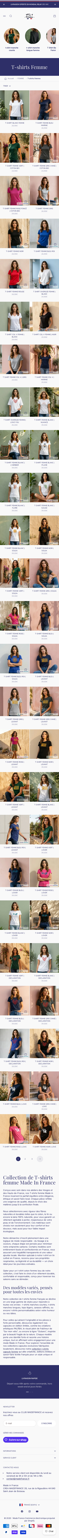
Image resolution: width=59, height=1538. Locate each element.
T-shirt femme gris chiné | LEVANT (44, 721)
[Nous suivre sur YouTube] (37, 1511)
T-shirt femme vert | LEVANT (14, 806)
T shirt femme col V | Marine (44, 379)
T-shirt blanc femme (14, 123)
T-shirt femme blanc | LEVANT (44, 806)
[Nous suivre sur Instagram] (29, 1511)
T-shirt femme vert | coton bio (14, 167)
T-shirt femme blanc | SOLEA (15, 550)
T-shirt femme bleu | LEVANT (44, 678)
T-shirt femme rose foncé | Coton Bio (15, 210)
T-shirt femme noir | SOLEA (44, 550)
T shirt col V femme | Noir (44, 335)
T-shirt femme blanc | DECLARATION (44, 977)
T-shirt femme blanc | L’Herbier (15, 464)
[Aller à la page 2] (40, 1159)
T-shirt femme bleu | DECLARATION (14, 1020)
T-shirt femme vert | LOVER (44, 849)
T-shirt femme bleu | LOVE (14, 1104)
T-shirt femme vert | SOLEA (14, 592)
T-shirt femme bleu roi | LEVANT (15, 849)
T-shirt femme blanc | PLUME (44, 464)
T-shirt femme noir (14, 252)
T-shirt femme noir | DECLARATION (44, 1063)
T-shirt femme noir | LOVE (44, 1147)
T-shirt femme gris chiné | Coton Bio (44, 167)
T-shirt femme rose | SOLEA (14, 635)
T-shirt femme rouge (14, 292)
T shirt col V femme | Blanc (14, 336)
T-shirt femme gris (44, 209)
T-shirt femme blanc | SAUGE (44, 507)
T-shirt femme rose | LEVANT (14, 763)
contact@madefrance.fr (17, 1478)
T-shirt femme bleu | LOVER (14, 892)
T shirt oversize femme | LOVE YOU (15, 421)
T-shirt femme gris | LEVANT (15, 721)
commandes (18, 1433)
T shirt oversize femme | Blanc (44, 293)
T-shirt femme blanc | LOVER (15, 934)
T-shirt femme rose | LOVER (44, 892)
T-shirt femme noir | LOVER (44, 934)
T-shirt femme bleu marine (44, 124)
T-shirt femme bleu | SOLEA (44, 635)
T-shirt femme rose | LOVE (14, 1147)
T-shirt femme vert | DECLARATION (14, 977)
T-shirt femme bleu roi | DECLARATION (15, 1063)
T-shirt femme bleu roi (44, 252)
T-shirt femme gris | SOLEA (44, 591)
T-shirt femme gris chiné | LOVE (44, 1105)
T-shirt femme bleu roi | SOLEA (15, 678)
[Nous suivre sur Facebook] (22, 1511)
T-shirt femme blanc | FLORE (15, 507)
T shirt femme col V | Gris (14, 377)
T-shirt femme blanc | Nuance (44, 421)
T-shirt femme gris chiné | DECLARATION (44, 1020)
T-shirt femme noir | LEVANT (44, 763)
